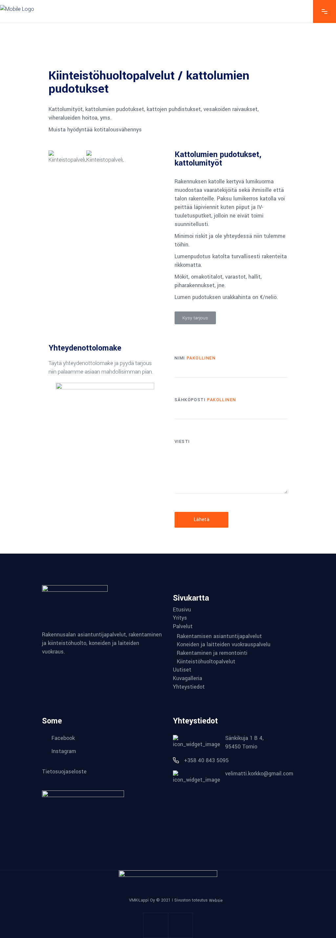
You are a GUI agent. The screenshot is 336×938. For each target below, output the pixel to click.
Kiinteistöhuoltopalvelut (206, 661)
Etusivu (182, 609)
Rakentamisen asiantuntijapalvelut (219, 636)
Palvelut (183, 626)
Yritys (180, 618)
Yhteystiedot (189, 687)
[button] (195, 317)
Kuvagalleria (187, 678)
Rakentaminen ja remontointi (212, 653)
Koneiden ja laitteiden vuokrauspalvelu (223, 644)
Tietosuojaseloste (64, 771)
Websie (216, 901)
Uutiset (182, 670)
